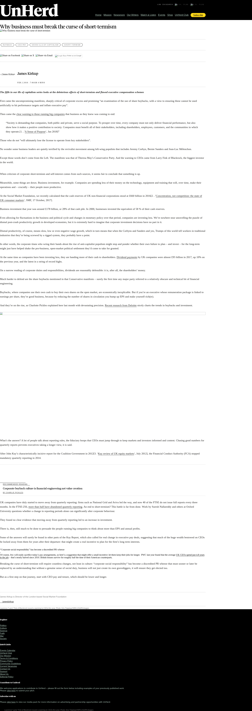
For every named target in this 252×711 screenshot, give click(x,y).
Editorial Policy (6, 677)
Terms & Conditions (9, 658)
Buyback (7, 45)
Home (98, 15)
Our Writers (133, 15)
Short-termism (72, 45)
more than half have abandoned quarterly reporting (55, 506)
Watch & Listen (148, 15)
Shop (170, 15)
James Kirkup (27, 73)
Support (3, 671)
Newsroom (119, 15)
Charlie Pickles (13, 492)
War (2, 636)
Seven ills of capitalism (45, 45)
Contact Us (5, 669)
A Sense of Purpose (35, 131)
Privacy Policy (6, 661)
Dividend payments (127, 257)
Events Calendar (7, 650)
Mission (108, 15)
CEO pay (22, 45)
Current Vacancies (8, 666)
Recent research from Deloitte (121, 305)
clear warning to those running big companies (40, 114)
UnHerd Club (182, 15)
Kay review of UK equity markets (116, 453)
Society (3, 638)
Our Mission (5, 655)
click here (11, 690)
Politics (3, 625)
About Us (4, 674)
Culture (3, 628)
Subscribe (198, 15)
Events (161, 15)
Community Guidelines (10, 663)
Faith (2, 633)
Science (3, 631)
